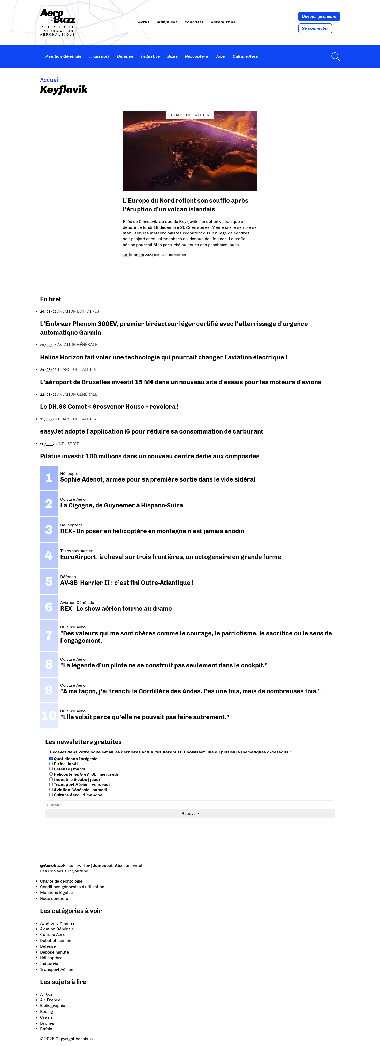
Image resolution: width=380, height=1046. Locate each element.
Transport (99, 56)
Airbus (46, 994)
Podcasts (194, 22)
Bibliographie (52, 1005)
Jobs (220, 56)
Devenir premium (319, 16)
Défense (125, 56)
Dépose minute (54, 952)
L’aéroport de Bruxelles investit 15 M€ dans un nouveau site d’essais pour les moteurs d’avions (180, 382)
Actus (144, 22)
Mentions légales (56, 892)
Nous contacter (55, 898)
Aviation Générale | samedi (80, 789)
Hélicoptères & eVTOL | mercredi (85, 774)
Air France (50, 999)
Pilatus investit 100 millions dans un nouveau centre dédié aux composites (150, 456)
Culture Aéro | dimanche (77, 794)
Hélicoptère (196, 56)
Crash (46, 1017)
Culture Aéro (246, 56)
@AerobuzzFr (53, 865)
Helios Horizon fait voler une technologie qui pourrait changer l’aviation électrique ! (163, 357)
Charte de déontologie (61, 881)
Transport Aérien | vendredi (81, 784)
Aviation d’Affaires (57, 923)
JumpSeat (167, 22)
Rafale (46, 1028)
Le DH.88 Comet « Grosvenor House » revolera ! (109, 406)
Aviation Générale (63, 56)
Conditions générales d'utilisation (72, 886)
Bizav (172, 56)
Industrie (150, 56)
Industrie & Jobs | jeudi (76, 779)
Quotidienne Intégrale (75, 758)
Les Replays (51, 871)
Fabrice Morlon (173, 255)
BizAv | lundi (65, 763)
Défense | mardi (69, 769)
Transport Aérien (190, 115)
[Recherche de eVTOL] (334, 56)
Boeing (46, 1011)
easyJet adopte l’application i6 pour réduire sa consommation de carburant (152, 431)
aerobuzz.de (223, 22)
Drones (47, 1023)
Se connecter (315, 28)
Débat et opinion (55, 940)
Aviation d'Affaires (78, 311)
